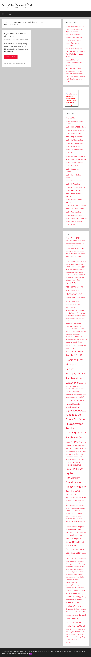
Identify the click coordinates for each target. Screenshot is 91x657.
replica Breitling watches (74, 140)
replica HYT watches (73, 184)
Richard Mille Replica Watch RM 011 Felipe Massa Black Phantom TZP (75, 588)
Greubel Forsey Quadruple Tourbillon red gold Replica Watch (75, 277)
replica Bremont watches (74, 143)
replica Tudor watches (73, 212)
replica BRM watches (73, 146)
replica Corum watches (74, 153)
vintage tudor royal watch (41, 651)
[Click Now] (71, 94)
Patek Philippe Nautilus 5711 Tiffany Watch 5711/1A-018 (76, 500)
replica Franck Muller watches (76, 159)
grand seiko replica (8, 651)
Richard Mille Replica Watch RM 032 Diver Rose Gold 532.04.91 (76, 593)
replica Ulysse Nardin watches (16, 63)
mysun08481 (24, 39)
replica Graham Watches (74, 162)
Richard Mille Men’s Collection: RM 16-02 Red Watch (74, 62)
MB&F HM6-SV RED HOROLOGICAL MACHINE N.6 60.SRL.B (75, 462)
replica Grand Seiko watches (75, 166)
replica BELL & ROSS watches (76, 127)
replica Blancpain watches (75, 130)
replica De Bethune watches (75, 156)
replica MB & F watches (74, 190)
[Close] (77, 91)
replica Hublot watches (74, 181)
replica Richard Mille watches (76, 205)
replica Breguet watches (74, 137)
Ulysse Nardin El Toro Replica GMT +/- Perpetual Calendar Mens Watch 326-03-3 (76, 634)
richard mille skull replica (23, 651)
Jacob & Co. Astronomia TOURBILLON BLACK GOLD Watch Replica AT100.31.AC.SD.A (76, 329)
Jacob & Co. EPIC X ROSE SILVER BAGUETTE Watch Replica (76, 386)
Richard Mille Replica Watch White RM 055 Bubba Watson (76, 612)
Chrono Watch (7, 14)
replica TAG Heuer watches (75, 209)
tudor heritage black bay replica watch (62, 651)
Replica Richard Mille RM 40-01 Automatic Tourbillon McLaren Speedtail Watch (75, 545)
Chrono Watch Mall (17, 4)
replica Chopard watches (74, 150)
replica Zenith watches (73, 225)
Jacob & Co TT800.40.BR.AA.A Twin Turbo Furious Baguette (76, 445)
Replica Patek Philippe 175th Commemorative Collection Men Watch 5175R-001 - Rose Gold (76, 532)
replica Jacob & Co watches (75, 187)
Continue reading (11, 57)
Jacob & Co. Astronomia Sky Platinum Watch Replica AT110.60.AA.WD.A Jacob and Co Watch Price (75, 307)
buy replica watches (21, 654)
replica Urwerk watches (74, 222)
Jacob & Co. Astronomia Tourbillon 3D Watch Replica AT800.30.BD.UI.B (75, 323)
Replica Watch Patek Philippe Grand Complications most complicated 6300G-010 (75, 569)
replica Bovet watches (73, 133)
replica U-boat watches (74, 215)
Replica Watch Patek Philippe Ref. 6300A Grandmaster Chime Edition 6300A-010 (74, 574)
